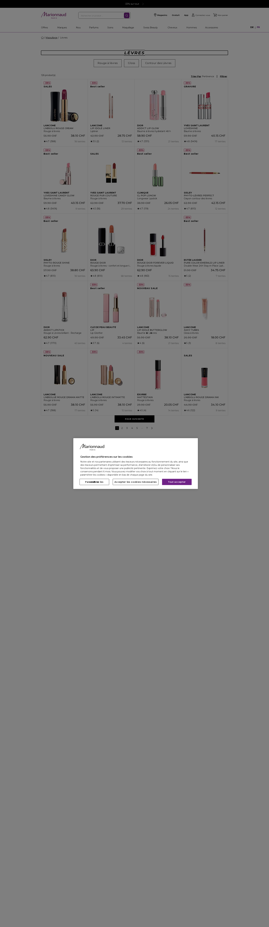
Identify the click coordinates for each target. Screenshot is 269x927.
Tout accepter (177, 482)
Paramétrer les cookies (94, 482)
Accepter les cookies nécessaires (135, 482)
